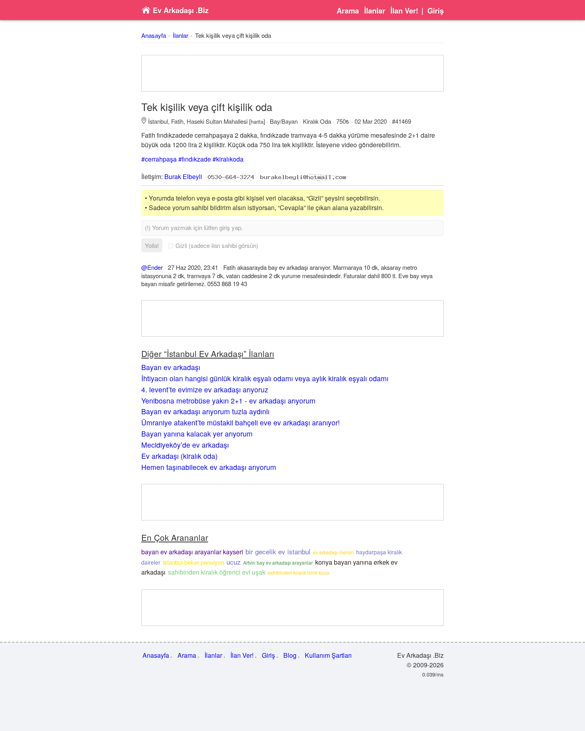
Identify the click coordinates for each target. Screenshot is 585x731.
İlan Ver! (404, 11)
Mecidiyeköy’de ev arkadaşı (185, 445)
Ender (155, 267)
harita (257, 121)
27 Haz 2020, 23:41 (193, 267)
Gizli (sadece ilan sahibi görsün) (217, 245)
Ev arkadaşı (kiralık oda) (179, 456)
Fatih (177, 121)
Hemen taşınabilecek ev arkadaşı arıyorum (208, 467)
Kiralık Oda (317, 121)
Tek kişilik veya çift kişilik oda (233, 35)
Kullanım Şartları (328, 655)
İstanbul (158, 121)
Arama (348, 11)
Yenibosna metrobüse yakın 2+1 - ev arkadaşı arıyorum (228, 400)
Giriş (435, 11)
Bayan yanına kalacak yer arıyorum (197, 434)
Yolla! (152, 245)
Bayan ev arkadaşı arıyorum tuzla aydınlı (205, 411)
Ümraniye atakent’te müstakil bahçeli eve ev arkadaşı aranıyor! (240, 422)
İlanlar (374, 11)
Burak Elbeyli (183, 176)
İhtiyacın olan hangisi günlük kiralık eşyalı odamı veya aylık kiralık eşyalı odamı (264, 378)
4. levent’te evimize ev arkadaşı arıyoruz (204, 389)
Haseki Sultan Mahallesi (217, 121)
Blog (289, 655)
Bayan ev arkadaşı (170, 367)
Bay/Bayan (284, 121)
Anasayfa (153, 35)
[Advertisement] (292, 73)
